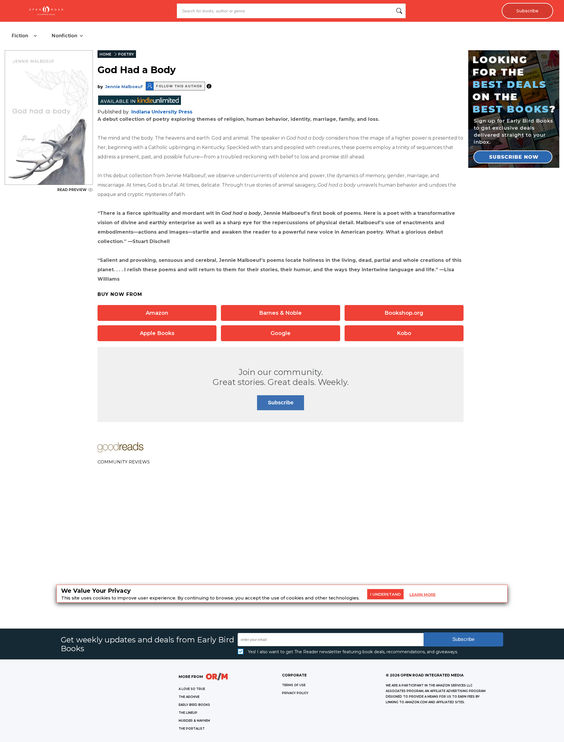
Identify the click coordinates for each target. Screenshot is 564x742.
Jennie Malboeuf (124, 86)
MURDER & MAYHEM (194, 721)
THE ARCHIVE (189, 697)
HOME (105, 54)
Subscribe (527, 11)
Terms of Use (294, 685)
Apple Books (157, 333)
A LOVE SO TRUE (192, 689)
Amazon (157, 313)
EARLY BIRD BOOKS (194, 705)
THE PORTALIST (192, 729)
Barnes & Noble (280, 313)
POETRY (126, 54)
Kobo (404, 333)
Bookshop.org (404, 313)
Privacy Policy (295, 693)
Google (281, 333)
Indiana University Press (161, 112)
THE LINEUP (188, 713)
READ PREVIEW (72, 189)
